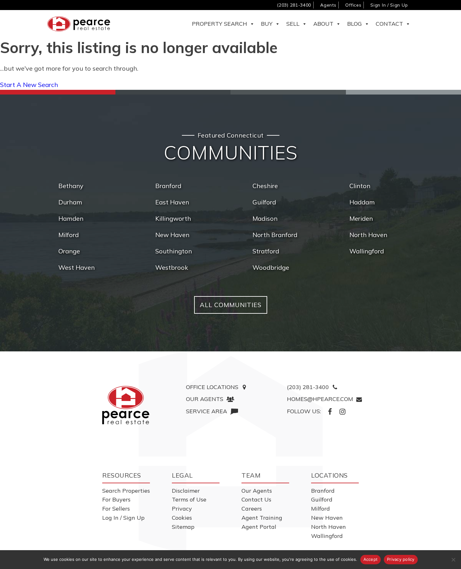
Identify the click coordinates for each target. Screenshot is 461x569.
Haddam (362, 202)
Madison (265, 218)
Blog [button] (354, 23)
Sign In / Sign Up (389, 5)
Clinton (359, 186)
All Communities (231, 305)
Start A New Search (29, 85)
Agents (328, 5)
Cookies (182, 517)
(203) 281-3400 (294, 5)
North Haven (368, 235)
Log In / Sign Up (123, 517)
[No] (453, 559)
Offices (353, 5)
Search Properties (126, 490)
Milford (68, 235)
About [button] (323, 23)
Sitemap (183, 526)
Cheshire (265, 186)
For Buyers (116, 499)
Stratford (265, 251)
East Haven (172, 202)
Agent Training (261, 517)
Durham (70, 202)
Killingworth (173, 218)
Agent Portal (258, 526)
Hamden (70, 218)
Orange (69, 251)
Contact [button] (389, 23)
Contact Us (256, 499)
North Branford (274, 235)
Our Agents (256, 490)
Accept (370, 559)
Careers (251, 508)
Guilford (264, 202)
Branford (168, 186)
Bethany (70, 186)
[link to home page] (125, 405)
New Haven (172, 235)
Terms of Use (189, 499)
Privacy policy (401, 559)
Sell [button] (292, 23)
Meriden (361, 218)
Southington (173, 251)
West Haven (76, 267)
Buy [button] (267, 23)
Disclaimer (186, 490)
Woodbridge (270, 267)
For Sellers (116, 508)
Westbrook (171, 267)
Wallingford (366, 251)
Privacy (182, 508)
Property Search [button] (219, 23)
